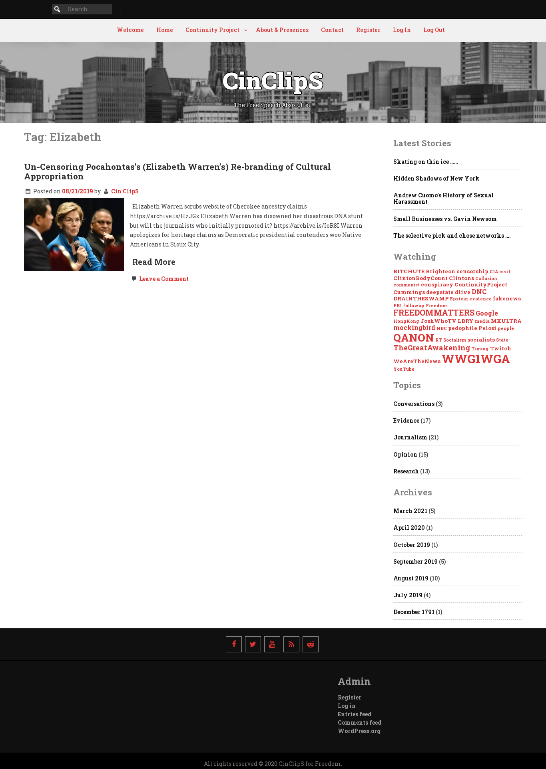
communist (406, 285)
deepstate (440, 292)
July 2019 (407, 595)
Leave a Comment (163, 278)
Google (487, 313)
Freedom (436, 305)
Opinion (405, 454)
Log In (402, 30)
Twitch (500, 348)
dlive (462, 292)
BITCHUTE (408, 271)
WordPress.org (359, 731)
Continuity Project (212, 30)
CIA (494, 271)
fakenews (507, 298)
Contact (332, 30)
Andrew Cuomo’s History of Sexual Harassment (443, 198)
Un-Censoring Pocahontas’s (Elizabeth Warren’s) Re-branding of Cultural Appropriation (177, 171)
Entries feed (354, 714)
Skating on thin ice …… (425, 161)
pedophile (462, 328)
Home (164, 30)
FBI (397, 305)
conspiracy (437, 284)
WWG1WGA (476, 358)
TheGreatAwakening (431, 347)
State (502, 340)
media (482, 321)
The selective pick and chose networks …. (452, 235)
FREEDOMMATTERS (433, 313)
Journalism (410, 437)
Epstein (459, 299)
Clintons (461, 278)
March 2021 (410, 511)
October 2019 (411, 544)
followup (413, 305)
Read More (153, 261)
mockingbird (414, 327)
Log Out (434, 30)
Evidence (406, 420)
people (506, 328)
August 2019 (410, 578)
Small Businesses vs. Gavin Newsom (445, 219)
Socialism (454, 340)
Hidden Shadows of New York (436, 178)
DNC (479, 291)
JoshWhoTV (438, 320)
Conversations (413, 403)
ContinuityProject (480, 284)
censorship (472, 271)
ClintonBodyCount (420, 278)
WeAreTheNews (416, 361)
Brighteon (440, 271)
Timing (480, 349)
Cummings (409, 292)
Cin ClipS (125, 191)
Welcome (130, 30)
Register (368, 30)
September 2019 (415, 561)
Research (406, 471)
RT (438, 340)
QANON (413, 337)
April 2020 (409, 527)
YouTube (403, 369)
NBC (441, 328)
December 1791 (413, 612)
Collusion (486, 278)
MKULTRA (506, 320)
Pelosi (487, 328)
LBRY (466, 320)
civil (504, 271)
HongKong (406, 321)
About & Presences (282, 30)
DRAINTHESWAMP (421, 298)
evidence (480, 299)
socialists (481, 339)
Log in (347, 705)
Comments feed (359, 722)
